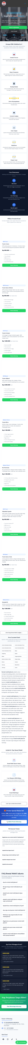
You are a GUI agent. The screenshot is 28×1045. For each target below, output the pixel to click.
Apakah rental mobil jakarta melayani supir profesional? (12, 900)
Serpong (3, 664)
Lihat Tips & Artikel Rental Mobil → (14, 803)
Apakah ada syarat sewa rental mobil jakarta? (12, 928)
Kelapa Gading (17, 659)
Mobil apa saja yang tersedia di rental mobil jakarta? (12, 915)
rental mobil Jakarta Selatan (7, 645)
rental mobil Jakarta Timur (19, 645)
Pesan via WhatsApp (14, 27)
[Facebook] (3, 1039)
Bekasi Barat (17, 664)
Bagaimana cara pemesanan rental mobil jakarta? (13, 922)
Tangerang (4, 653)
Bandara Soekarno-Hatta (6, 659)
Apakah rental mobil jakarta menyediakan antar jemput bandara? (14, 934)
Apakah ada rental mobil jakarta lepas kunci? (12, 894)
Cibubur (16, 661)
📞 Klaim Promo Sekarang (14, 821)
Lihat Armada (14, 31)
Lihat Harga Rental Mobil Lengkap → (14, 632)
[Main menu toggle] (25, 3)
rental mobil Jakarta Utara (6, 647)
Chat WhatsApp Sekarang (14, 1006)
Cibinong (3, 667)
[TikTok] (12, 1039)
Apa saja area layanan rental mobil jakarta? (14, 910)
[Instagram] (7, 1039)
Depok (16, 653)
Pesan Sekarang (14, 265)
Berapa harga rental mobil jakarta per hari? (12, 887)
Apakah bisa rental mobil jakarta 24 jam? (13, 905)
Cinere (16, 667)
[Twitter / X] (16, 1039)
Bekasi (3, 656)
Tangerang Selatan (18, 656)
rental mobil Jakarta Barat (19, 647)
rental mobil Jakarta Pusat (6, 650)
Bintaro (3, 661)
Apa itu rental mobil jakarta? (10, 882)
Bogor (16, 650)
